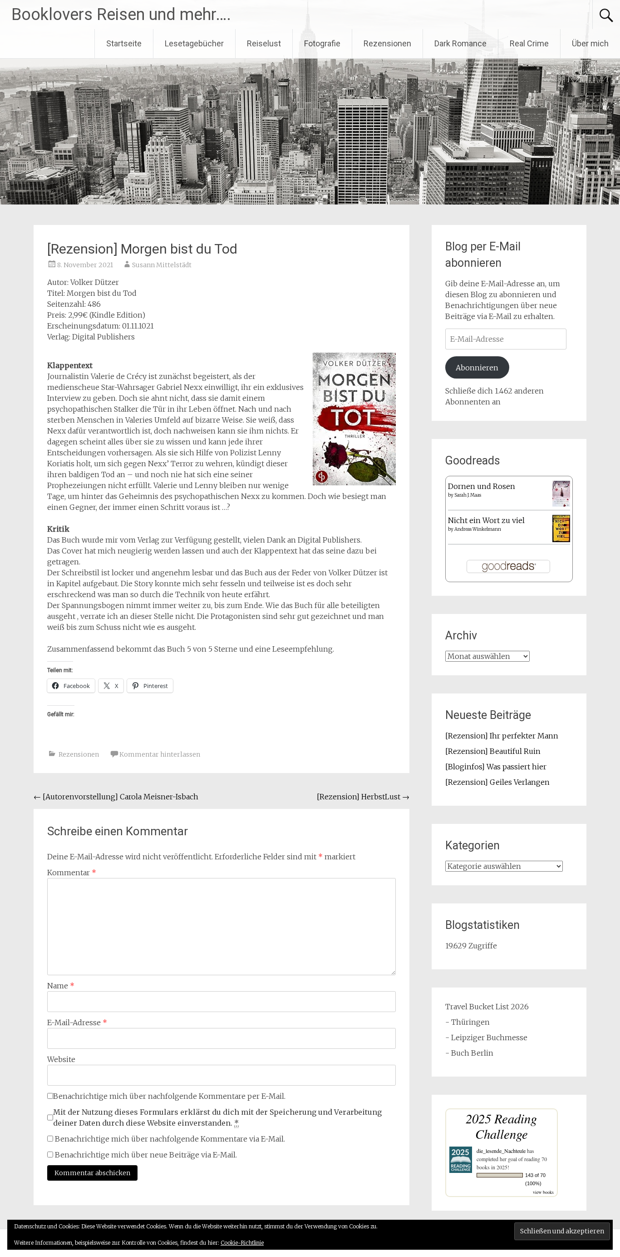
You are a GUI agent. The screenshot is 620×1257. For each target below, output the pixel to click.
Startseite (124, 43)
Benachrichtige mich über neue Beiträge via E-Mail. (146, 1154)
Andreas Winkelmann (477, 529)
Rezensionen (387, 43)
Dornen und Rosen (481, 486)
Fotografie (322, 43)
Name (60, 985)
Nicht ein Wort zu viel (486, 520)
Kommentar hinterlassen (159, 754)
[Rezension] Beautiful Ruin (493, 751)
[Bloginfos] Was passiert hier (495, 766)
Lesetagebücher (194, 43)
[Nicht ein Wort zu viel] (561, 539)
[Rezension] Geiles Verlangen (497, 782)
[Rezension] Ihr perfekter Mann (501, 735)
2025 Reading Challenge (501, 1125)
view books (543, 1192)
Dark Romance (460, 43)
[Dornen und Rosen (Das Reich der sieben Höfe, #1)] (561, 504)
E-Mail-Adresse (77, 1022)
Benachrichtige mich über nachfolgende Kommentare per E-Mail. (169, 1096)
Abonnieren (477, 367)
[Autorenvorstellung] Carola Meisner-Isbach (116, 796)
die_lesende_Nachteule (501, 1150)
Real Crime (529, 43)
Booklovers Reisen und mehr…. (121, 14)
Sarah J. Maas (467, 495)
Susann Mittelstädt (162, 265)
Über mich (590, 43)
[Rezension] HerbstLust (363, 796)
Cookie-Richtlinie (242, 1242)
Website (61, 1059)
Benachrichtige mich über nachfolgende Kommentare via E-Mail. (170, 1138)
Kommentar (71, 872)
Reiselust (264, 43)
